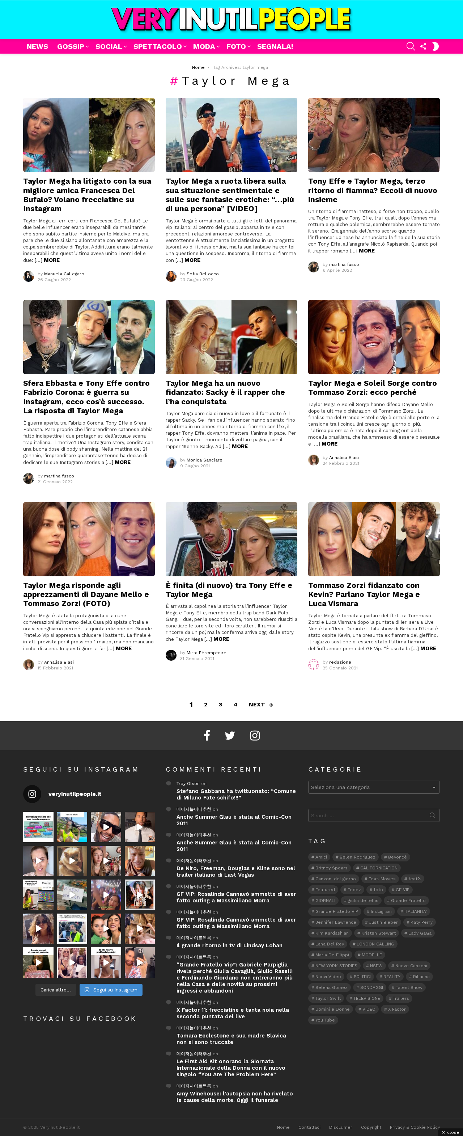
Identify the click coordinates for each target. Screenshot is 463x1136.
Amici (321, 857)
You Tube (325, 1020)
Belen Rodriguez (357, 857)
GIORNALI (325, 900)
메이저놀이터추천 (194, 809)
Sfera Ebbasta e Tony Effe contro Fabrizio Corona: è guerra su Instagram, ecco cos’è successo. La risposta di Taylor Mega (86, 397)
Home (283, 1127)
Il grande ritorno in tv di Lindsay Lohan (230, 945)
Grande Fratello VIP (336, 911)
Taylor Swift (328, 998)
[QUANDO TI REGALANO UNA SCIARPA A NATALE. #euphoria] (38, 861)
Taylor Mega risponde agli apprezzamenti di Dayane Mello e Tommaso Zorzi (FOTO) (86, 594)
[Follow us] (423, 46)
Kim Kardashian (332, 933)
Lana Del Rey (329, 944)
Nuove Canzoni (411, 965)
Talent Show (409, 987)
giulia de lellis (363, 900)
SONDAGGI (371, 987)
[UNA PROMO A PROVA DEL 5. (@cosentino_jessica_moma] (106, 962)
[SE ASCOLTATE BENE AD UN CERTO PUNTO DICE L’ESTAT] (106, 827)
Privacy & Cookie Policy (415, 1127)
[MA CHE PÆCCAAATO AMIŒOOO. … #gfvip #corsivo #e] (106, 861)
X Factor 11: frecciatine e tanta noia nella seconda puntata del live (233, 1013)
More (52, 260)
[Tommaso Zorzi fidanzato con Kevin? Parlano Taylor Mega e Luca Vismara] (374, 539)
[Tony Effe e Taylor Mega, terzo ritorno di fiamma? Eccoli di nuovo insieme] (374, 135)
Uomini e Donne (332, 1009)
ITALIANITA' (415, 911)
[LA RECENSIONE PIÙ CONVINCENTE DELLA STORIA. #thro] (38, 962)
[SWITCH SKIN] (435, 46)
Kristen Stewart (378, 933)
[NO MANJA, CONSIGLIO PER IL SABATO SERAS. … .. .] (140, 827)
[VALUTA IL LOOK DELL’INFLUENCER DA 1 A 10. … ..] (38, 929)
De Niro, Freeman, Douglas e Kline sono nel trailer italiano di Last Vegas (236, 871)
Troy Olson (188, 783)
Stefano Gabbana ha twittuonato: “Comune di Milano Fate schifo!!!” (236, 794)
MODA (204, 46)
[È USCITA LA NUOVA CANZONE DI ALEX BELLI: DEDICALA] (140, 895)
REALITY (391, 976)
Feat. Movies (382, 878)
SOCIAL (108, 46)
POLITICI (362, 976)
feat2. (414, 878)
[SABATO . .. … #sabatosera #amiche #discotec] (72, 962)
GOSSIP (70, 46)
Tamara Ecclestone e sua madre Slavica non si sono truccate (231, 1038)
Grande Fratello (408, 900)
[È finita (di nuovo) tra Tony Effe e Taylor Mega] (231, 539)
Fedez (354, 889)
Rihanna (421, 976)
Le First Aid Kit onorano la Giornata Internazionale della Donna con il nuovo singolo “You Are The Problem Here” (231, 1068)
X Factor (397, 1009)
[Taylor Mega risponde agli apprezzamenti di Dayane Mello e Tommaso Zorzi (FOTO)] (89, 539)
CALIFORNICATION (379, 867)
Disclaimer (340, 1127)
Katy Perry (422, 922)
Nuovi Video (328, 976)
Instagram (381, 911)
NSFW (376, 965)
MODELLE (372, 954)
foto (378, 889)
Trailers (401, 998)
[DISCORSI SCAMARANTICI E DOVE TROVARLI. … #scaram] (140, 962)
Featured (325, 889)
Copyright (371, 1127)
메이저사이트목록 (194, 937)
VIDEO (368, 1009)
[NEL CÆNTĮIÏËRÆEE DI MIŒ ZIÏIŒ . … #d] (140, 861)
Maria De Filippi (332, 954)
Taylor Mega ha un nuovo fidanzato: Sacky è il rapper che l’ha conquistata (225, 392)
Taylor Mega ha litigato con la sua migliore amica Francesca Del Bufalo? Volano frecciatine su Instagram (87, 194)
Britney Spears (331, 867)
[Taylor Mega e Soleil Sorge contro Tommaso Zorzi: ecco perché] (374, 337)
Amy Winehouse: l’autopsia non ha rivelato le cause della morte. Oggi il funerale (235, 1096)
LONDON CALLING (375, 944)
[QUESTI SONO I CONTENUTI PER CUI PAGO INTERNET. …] (72, 861)
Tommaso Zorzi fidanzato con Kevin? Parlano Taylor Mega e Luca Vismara (364, 594)
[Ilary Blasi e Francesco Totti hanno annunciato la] (72, 929)
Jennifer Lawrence (335, 922)
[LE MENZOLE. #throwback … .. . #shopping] (72, 895)
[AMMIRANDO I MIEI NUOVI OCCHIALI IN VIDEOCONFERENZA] (38, 895)
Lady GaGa (420, 933)
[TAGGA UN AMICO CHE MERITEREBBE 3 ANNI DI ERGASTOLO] (140, 929)
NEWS (37, 46)
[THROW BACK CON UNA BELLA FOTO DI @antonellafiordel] (72, 827)
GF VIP (402, 889)
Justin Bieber (383, 922)
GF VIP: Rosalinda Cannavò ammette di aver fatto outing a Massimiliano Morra (236, 897)
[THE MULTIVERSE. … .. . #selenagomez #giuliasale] (106, 929)
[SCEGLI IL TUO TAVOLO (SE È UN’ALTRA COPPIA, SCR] (38, 827)
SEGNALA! (275, 46)
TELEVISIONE (366, 998)
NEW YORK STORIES (336, 965)
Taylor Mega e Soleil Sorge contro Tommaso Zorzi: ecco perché (372, 388)
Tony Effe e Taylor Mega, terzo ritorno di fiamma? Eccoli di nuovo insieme (372, 190)
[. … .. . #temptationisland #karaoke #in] (106, 895)
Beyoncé (397, 857)
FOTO (236, 46)
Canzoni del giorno (335, 878)
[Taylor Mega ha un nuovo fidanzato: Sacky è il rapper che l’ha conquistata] (231, 337)
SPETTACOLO (157, 46)
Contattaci (309, 1127)
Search (432, 817)
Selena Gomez (331, 987)
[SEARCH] (411, 46)
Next (257, 704)
